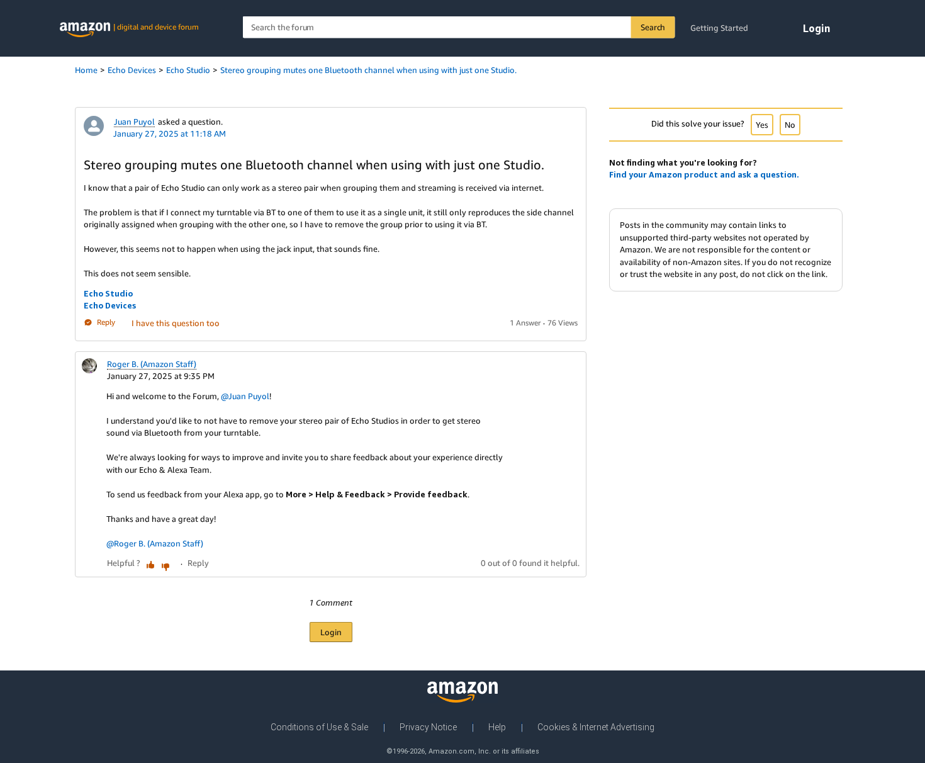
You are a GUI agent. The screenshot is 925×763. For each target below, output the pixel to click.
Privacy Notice (428, 727)
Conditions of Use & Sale (319, 727)
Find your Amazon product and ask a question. (704, 174)
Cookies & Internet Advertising (595, 727)
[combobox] (459, 27)
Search (653, 27)
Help (497, 727)
